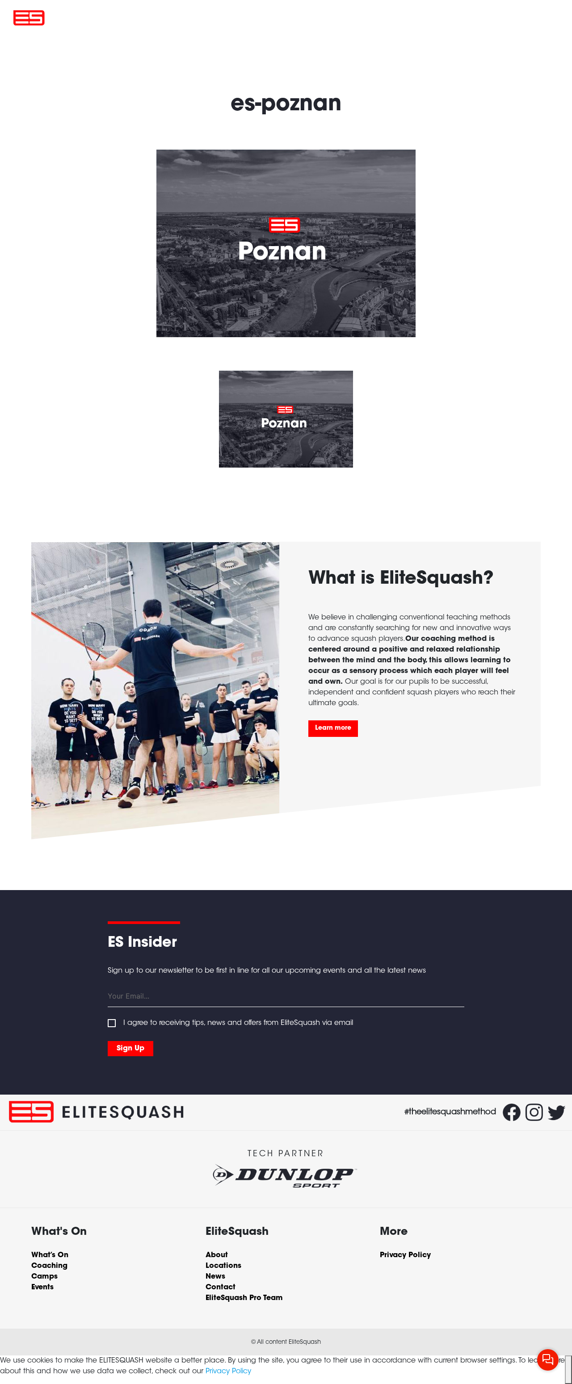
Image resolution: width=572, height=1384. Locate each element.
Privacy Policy (228, 1371)
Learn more (333, 728)
